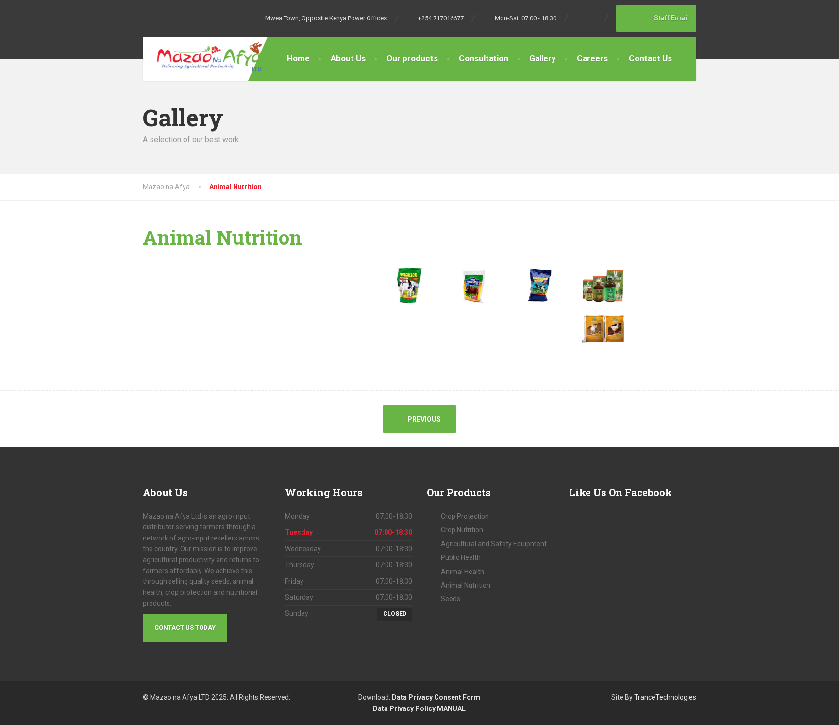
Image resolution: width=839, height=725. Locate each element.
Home (298, 58)
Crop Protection (465, 516)
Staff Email (674, 18)
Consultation (483, 58)
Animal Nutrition (465, 585)
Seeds (450, 599)
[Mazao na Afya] (202, 56)
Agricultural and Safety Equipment (494, 544)
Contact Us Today (185, 627)
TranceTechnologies (665, 697)
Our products (412, 58)
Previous (423, 419)
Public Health (461, 557)
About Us (348, 58)
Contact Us (650, 58)
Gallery (542, 58)
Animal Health (462, 571)
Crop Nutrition (462, 530)
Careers (592, 58)
